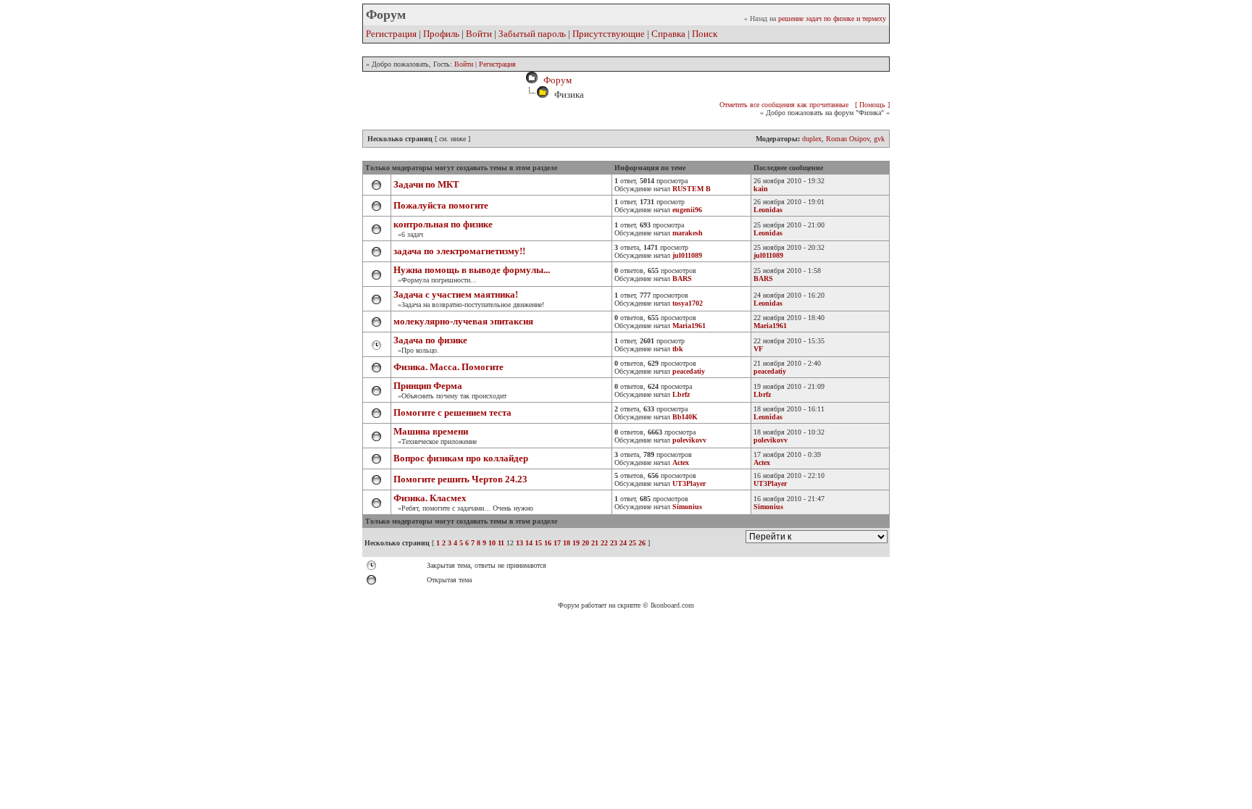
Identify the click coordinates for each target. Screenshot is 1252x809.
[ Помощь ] (872, 105)
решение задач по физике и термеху (832, 18)
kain (761, 189)
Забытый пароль (532, 33)
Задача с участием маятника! (455, 294)
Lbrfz (762, 394)
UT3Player (770, 483)
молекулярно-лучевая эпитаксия (463, 321)
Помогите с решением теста (452, 412)
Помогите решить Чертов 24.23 (460, 479)
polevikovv (771, 440)
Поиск (704, 33)
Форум (555, 80)
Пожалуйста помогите (440, 205)
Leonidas (768, 210)
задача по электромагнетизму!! (459, 251)
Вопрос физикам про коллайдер (460, 458)
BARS (763, 278)
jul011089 (768, 255)
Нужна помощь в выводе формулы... (471, 269)
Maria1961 (770, 326)
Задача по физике (430, 340)
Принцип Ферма (427, 385)
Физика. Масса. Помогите (448, 366)
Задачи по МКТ (426, 184)
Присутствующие (608, 33)
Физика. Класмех (430, 497)
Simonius (768, 507)
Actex (762, 462)
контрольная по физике (443, 224)
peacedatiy (770, 371)
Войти (479, 33)
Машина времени (430, 431)
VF (758, 349)
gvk (879, 139)
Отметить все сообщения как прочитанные (783, 105)
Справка (668, 33)
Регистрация (391, 33)
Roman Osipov (847, 139)
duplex (812, 139)
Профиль (441, 33)
